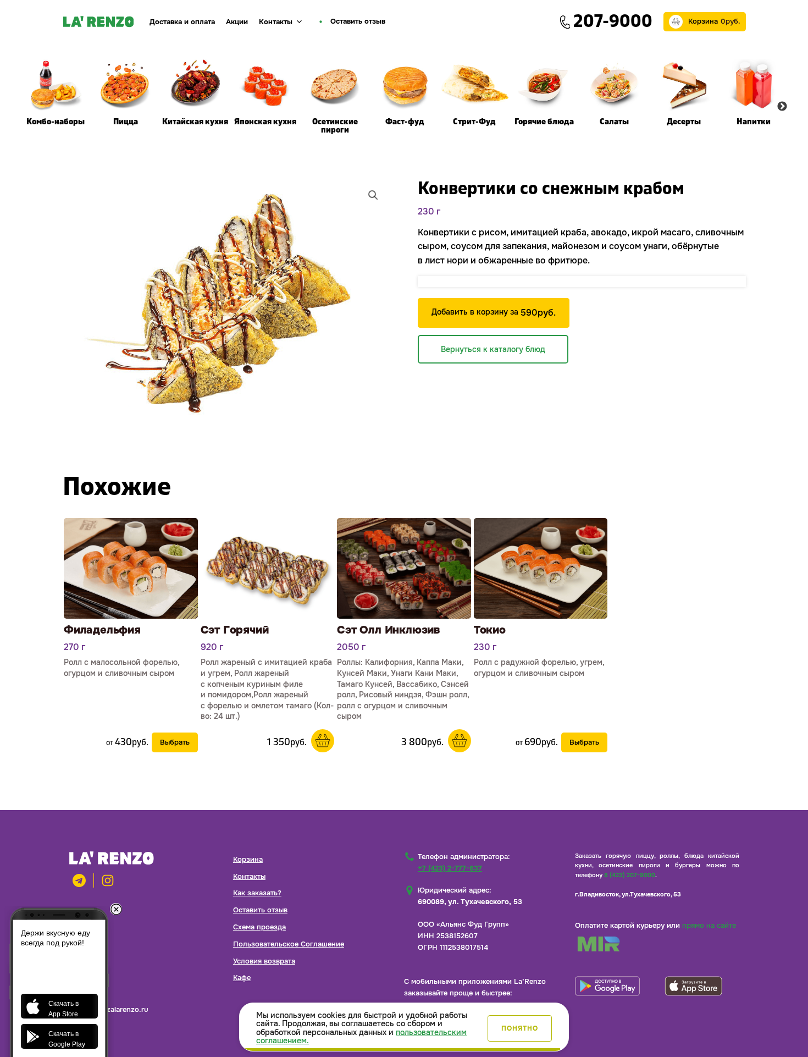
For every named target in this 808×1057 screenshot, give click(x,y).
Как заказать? (257, 893)
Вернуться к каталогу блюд (493, 349)
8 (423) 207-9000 (629, 875)
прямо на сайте (709, 925)
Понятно (519, 1028)
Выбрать (175, 742)
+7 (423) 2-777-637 (450, 868)
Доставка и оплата (182, 21)
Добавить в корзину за (493, 312)
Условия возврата (264, 961)
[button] (373, 195)
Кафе (242, 977)
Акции (237, 21)
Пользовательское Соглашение (288, 944)
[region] (404, 1027)
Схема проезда (259, 927)
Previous (26, 106)
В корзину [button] (322, 740)
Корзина (248, 859)
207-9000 (612, 21)
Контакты (275, 21)
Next (782, 106)
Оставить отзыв (260, 910)
